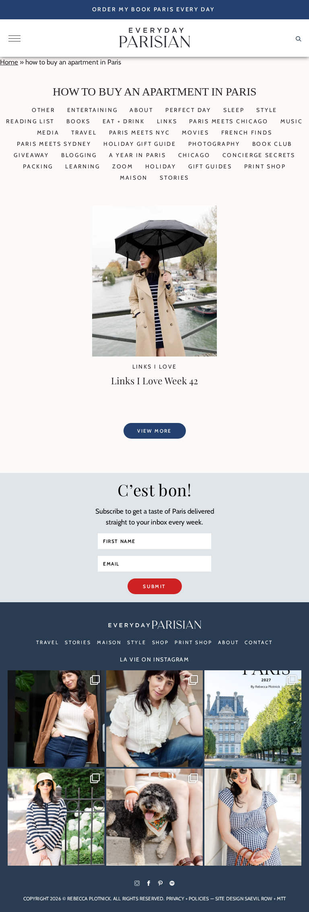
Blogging (79, 155)
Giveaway (31, 155)
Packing (38, 166)
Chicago (194, 155)
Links (167, 121)
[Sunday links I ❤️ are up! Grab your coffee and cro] (56, 817)
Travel (84, 132)
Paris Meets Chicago (228, 121)
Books (78, 121)
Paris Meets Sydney (54, 143)
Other (43, 110)
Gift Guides (210, 166)
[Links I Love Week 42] (154, 354)
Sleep (234, 110)
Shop (160, 642)
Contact (258, 642)
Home (9, 62)
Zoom (122, 166)
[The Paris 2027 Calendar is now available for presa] (252, 718)
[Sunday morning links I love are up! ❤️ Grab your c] (56, 718)
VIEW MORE (154, 431)
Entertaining (92, 110)
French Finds (246, 132)
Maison (134, 177)
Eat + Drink (124, 121)
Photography (214, 143)
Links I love (154, 366)
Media (48, 132)
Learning (82, 166)
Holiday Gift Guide (139, 143)
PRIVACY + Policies (187, 898)
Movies (195, 132)
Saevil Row (258, 898)
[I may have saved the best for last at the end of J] (154, 817)
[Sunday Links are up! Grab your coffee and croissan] (154, 718)
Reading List (30, 121)
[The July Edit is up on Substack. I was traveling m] (252, 817)
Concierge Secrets (258, 155)
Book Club (272, 143)
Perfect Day (188, 110)
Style (266, 110)
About (141, 110)
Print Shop (265, 166)
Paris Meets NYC (139, 132)
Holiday (160, 166)
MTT (281, 898)
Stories (174, 177)
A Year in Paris (137, 155)
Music (291, 121)
